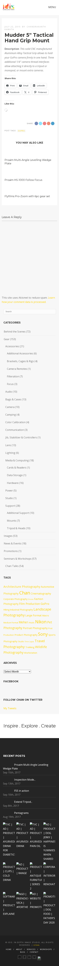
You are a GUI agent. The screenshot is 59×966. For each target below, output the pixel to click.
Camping (10, 414)
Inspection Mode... (24, 779)
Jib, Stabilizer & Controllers (21, 437)
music (31, 622)
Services (31, 949)
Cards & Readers (16, 467)
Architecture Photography (21, 586)
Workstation (30, 652)
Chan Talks (12, 566)
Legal (37, 945)
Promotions (11, 551)
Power (9, 490)
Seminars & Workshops (17, 558)
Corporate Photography (15, 599)
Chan (24, 593)
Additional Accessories (20, 353)
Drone (31, 599)
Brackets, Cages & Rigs (20, 361)
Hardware (13, 483)
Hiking (6, 609)
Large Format (33, 615)
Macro (45, 615)
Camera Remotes (17, 369)
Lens (8, 445)
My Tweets (9, 708)
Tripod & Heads (16, 528)
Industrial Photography (21, 609)
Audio (8, 391)
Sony (43, 634)
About (19, 949)
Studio (9, 498)
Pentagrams (21, 813)
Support (10, 505)
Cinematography (41, 593)
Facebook (11, 681)
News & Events (12, 543)
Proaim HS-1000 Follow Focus (23, 179)
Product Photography (25, 634)
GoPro (21, 131)
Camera (9, 407)
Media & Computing (17, 460)
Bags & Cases (13, 399)
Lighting (10, 453)
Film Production (29, 604)
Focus (10, 384)
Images (8, 536)
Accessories (12, 346)
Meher (23, 622)
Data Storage (15, 475)
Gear (6, 339)
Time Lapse (29, 641)
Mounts (11, 520)
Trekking (29, 647)
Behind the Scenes (14, 331)
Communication (14, 430)
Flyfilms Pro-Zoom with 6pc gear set (27, 196)
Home (8, 949)
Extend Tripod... (23, 802)
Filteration (13, 376)
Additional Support (18, 513)
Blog (22, 952)
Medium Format (10, 622)
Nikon (41, 622)
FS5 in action (21, 790)
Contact (34, 952)
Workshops (46, 949)
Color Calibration (15, 422)
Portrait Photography (35, 628)
